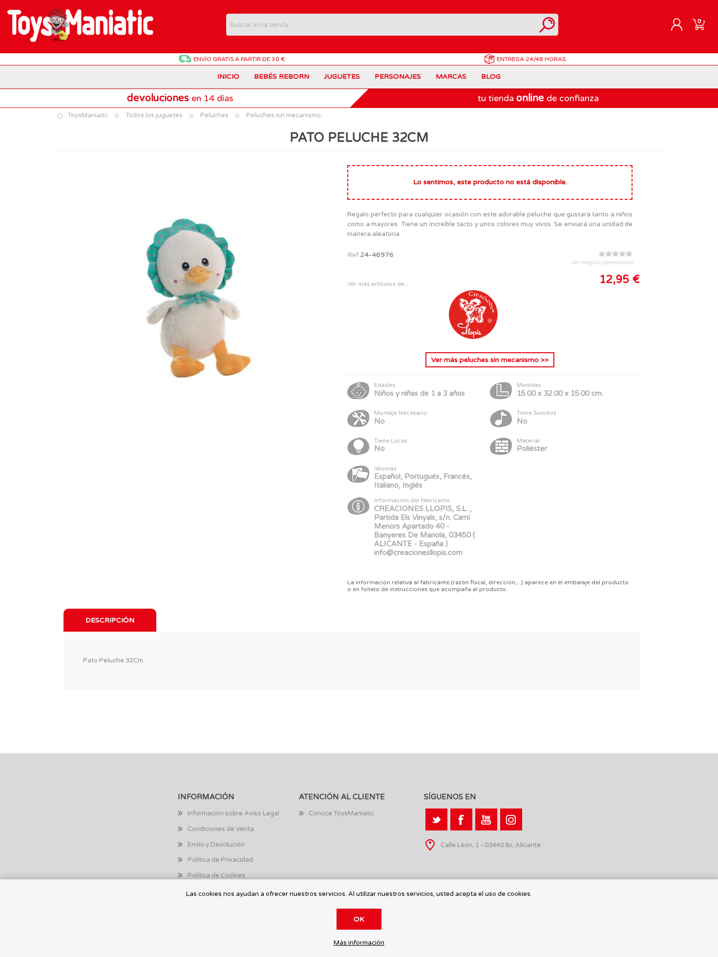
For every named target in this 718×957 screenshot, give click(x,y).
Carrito (699, 25)
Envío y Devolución (216, 845)
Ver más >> (490, 360)
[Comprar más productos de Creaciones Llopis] (473, 337)
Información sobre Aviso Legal (233, 813)
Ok (359, 919)
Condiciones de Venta (221, 829)
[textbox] (381, 25)
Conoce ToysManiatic (341, 813)
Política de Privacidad (220, 860)
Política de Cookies (216, 875)
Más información (359, 943)
